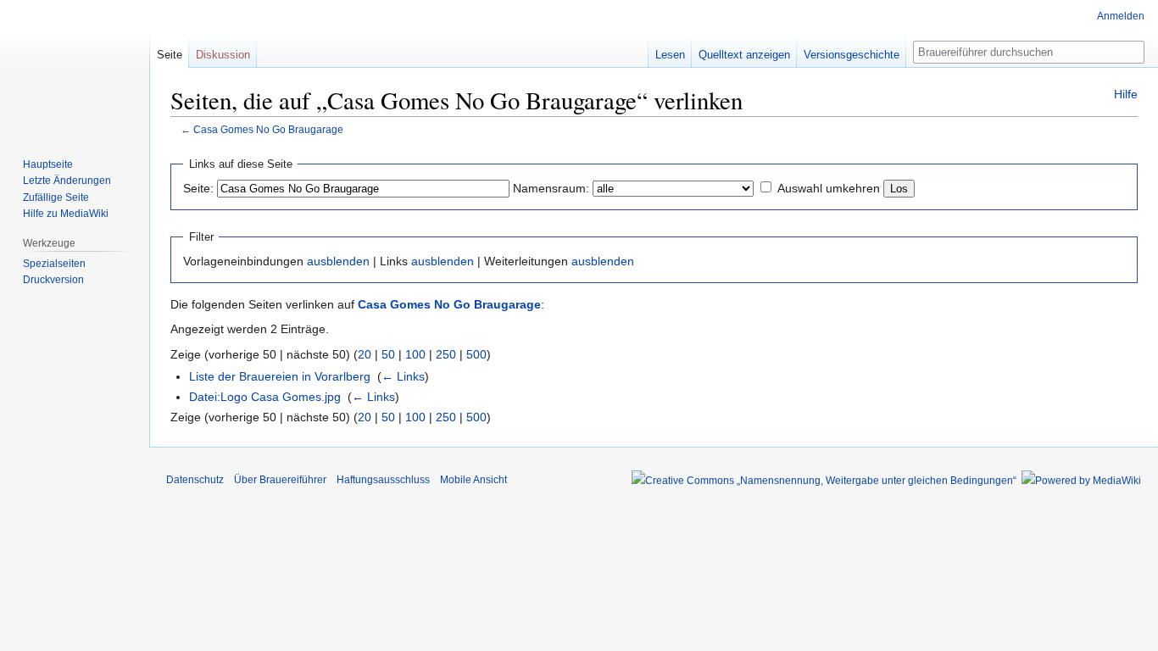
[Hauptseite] (74, 68)
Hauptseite (48, 164)
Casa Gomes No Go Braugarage (268, 129)
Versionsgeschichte (851, 54)
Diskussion (223, 54)
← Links (403, 376)
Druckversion (53, 280)
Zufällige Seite (56, 197)
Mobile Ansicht (473, 480)
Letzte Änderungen (67, 180)
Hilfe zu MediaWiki (66, 214)
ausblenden (338, 261)
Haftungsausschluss (383, 480)
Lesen (670, 54)
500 (476, 354)
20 (364, 354)
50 (388, 354)
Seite (169, 54)
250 (446, 354)
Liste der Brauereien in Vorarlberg (279, 376)
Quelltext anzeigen (744, 54)
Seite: (198, 188)
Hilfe (1126, 94)
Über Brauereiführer (280, 480)
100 (415, 354)
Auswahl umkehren (828, 188)
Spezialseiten (54, 264)
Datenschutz (195, 480)
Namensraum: (551, 188)
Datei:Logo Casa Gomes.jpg (265, 396)
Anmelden (1120, 16)
